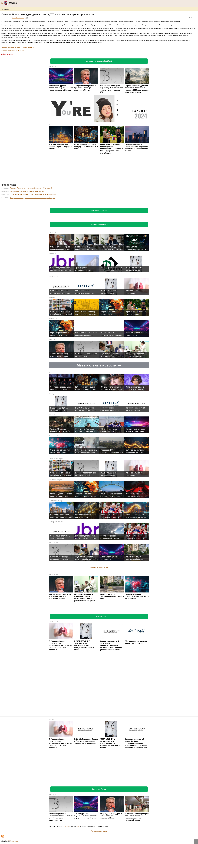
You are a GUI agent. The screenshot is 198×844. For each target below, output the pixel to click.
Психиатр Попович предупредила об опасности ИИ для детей (31, 188)
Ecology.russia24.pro (56, 522)
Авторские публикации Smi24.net (99, 61)
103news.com (53, 543)
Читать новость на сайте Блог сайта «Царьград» (17, 47)
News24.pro (53, 254)
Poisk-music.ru (54, 373)
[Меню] (195, 3)
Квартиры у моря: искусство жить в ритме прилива (27, 191)
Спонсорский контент (99, 616)
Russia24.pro (53, 277)
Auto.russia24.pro (55, 436)
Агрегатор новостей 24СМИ (99, 567)
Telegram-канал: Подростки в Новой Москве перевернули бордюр (32, 198)
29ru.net (52, 340)
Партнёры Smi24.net (99, 210)
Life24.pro (52, 233)
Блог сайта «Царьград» (18, 18)
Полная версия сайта (99, 831)
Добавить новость (7, 54)
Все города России (99, 789)
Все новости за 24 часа (99, 224)
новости (66, 826)
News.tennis (53, 319)
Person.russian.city (55, 501)
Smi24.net (52, 66)
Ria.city (51, 394)
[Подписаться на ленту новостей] (2, 836)
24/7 (78, 826)
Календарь (5, 9)
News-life (52, 298)
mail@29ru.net (14, 841)
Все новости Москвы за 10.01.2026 (13, 51)
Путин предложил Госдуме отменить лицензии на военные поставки (33, 194)
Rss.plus (52, 125)
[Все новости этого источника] (27, 18)
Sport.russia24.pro (55, 480)
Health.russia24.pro (56, 459)
